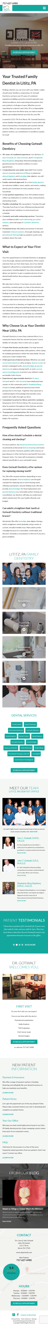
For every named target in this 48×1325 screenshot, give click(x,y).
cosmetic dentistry (31, 222)
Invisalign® (36, 754)
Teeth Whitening (26, 748)
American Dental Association (32, 445)
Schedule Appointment (24, 52)
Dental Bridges (32, 742)
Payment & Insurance (13, 1077)
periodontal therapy (10, 235)
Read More (33, 832)
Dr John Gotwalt (21, 158)
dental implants (8, 176)
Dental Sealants (37, 736)
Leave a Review (28, 1315)
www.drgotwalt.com (24, 1252)
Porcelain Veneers (17, 742)
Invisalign (23, 176)
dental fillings (25, 173)
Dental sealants (17, 232)
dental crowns (37, 363)
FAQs (5, 1142)
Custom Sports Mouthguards (24, 760)
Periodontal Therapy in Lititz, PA (18, 754)
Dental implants (24, 479)
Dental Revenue (30, 1321)
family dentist (38, 182)
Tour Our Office (10, 1120)
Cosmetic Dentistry (32, 730)
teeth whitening (25, 219)
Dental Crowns (24, 736)
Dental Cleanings (30, 724)
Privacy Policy (16, 1319)
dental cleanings (9, 173)
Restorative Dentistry (16, 730)
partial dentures (9, 492)
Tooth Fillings (39, 748)
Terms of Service (26, 1319)
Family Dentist (17, 724)
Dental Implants (11, 736)
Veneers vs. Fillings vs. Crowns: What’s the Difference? (22, 1209)
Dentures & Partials (10, 748)
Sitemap (34, 1319)
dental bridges (28, 366)
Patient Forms (9, 1098)
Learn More (8, 1093)
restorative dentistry (11, 363)
